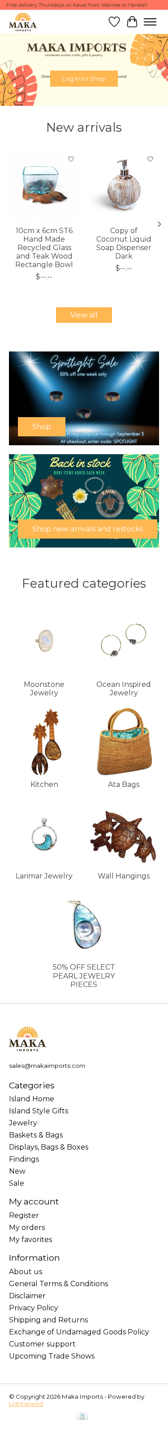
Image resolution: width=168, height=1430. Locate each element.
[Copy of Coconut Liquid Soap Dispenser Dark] (124, 186)
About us (25, 1271)
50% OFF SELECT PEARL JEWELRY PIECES (84, 975)
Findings (24, 1159)
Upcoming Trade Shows (52, 1356)
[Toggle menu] (150, 22)
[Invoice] (82, 1417)
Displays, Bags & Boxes (48, 1147)
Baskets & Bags (36, 1135)
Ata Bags (123, 784)
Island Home (31, 1099)
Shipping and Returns (48, 1320)
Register (24, 1215)
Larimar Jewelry (44, 876)
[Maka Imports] (23, 22)
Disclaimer (27, 1296)
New (17, 1171)
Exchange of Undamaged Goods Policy (79, 1332)
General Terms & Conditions (58, 1283)
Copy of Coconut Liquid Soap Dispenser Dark (123, 243)
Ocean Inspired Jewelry (123, 688)
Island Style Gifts (38, 1111)
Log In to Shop (84, 78)
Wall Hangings (124, 876)
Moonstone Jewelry (44, 688)
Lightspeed (26, 1403)
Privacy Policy (33, 1308)
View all (84, 315)
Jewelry (23, 1123)
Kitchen (44, 784)
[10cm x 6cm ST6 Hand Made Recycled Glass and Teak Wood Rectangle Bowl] (44, 186)
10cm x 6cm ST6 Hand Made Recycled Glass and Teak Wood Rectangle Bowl (44, 247)
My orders (27, 1227)
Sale (16, 1183)
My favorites (30, 1239)
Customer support (42, 1344)
